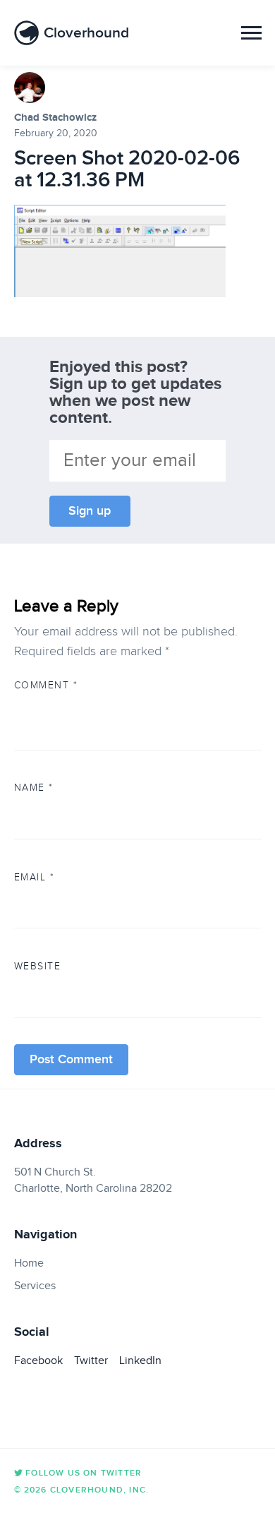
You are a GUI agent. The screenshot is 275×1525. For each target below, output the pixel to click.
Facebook (38, 1360)
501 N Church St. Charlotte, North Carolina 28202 (93, 1180)
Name (34, 787)
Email (34, 877)
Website (37, 965)
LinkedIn (140, 1360)
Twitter (91, 1360)
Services (35, 1285)
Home (29, 1263)
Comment (46, 684)
